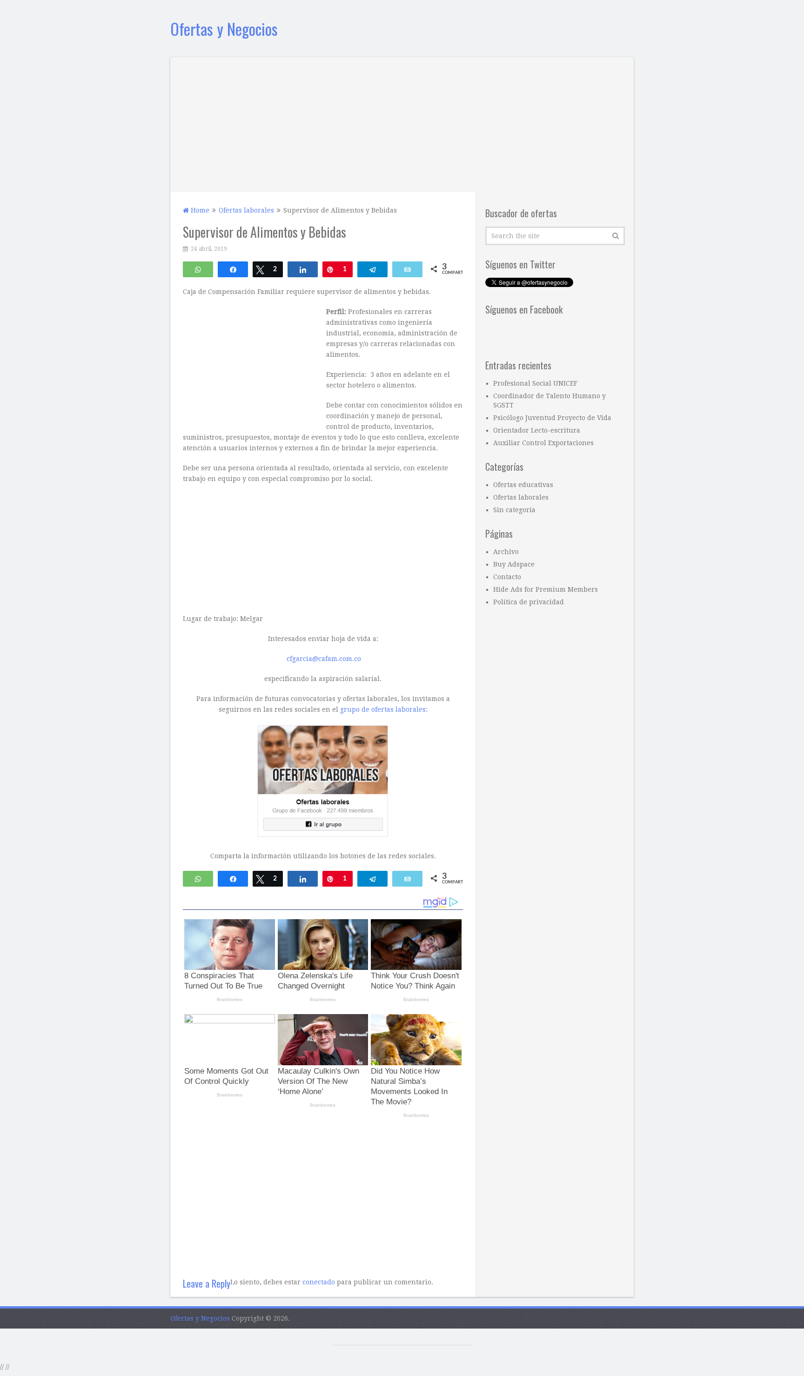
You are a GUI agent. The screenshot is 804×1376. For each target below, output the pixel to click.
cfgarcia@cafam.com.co (324, 658)
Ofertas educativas (523, 484)
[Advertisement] (402, 122)
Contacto (507, 577)
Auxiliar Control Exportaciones (543, 443)
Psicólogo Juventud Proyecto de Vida (552, 417)
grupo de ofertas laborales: (384, 709)
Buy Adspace (514, 564)
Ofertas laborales (521, 497)
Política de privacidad (528, 602)
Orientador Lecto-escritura (536, 430)
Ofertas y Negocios (224, 28)
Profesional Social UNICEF (535, 383)
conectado (318, 1282)
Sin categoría (514, 510)
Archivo (506, 551)
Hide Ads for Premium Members (545, 589)
